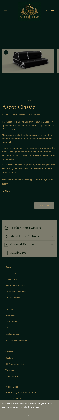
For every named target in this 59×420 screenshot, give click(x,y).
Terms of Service (13, 273)
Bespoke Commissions (16, 340)
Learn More (33, 407)
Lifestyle (9, 328)
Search (8, 267)
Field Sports (11, 322)
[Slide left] (23, 101)
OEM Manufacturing (14, 364)
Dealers (9, 358)
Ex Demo (9, 309)
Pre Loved (10, 315)
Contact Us (44, 205)
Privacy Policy (12, 279)
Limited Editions (13, 334)
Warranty (9, 370)
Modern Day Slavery (15, 285)
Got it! (29, 415)
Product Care (11, 376)
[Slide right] (36, 101)
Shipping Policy (12, 298)
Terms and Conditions (15, 291)
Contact (9, 352)
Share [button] (7, 191)
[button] (5, 12)
